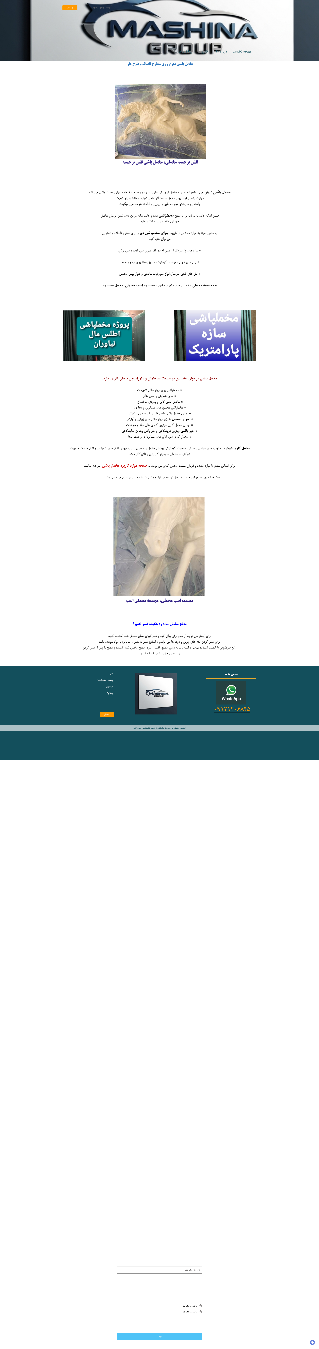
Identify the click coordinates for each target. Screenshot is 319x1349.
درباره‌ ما (221, 51)
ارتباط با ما (186, 51)
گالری (204, 51)
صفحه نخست (242, 51)
